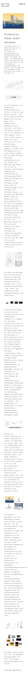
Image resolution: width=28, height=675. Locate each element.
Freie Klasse (8, 670)
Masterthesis (17, 670)
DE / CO (5, 5)
